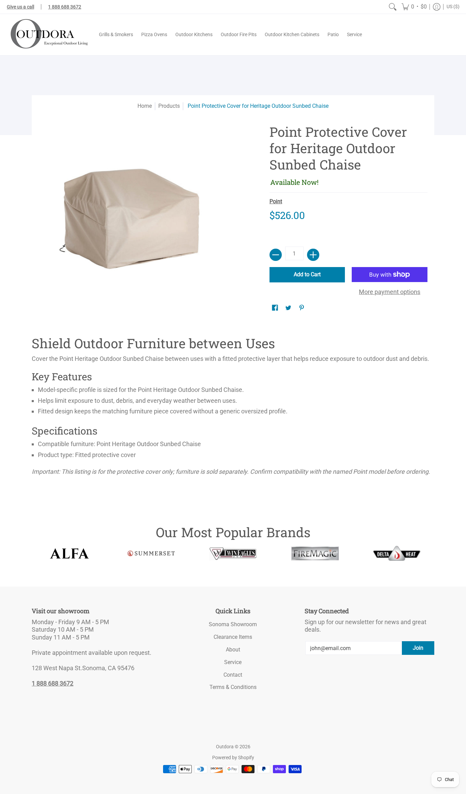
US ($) (453, 6)
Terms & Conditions (233, 687)
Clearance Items (233, 637)
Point (276, 201)
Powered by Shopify (233, 757)
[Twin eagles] (233, 553)
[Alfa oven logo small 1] (69, 553)
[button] (414, 7)
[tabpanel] (233, 407)
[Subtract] (276, 255)
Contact (232, 675)
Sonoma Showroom (233, 624)
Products (169, 106)
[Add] (313, 255)
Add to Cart (307, 274)
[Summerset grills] (151, 553)
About (233, 649)
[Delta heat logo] (396, 553)
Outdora (225, 746)
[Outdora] (48, 34)
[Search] (392, 7)
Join (418, 648)
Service (233, 662)
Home (144, 106)
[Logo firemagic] (314, 553)
